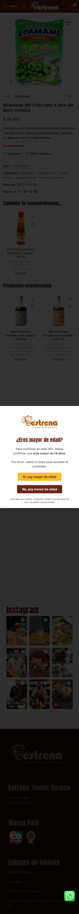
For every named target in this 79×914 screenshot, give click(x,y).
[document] (39, 457)
